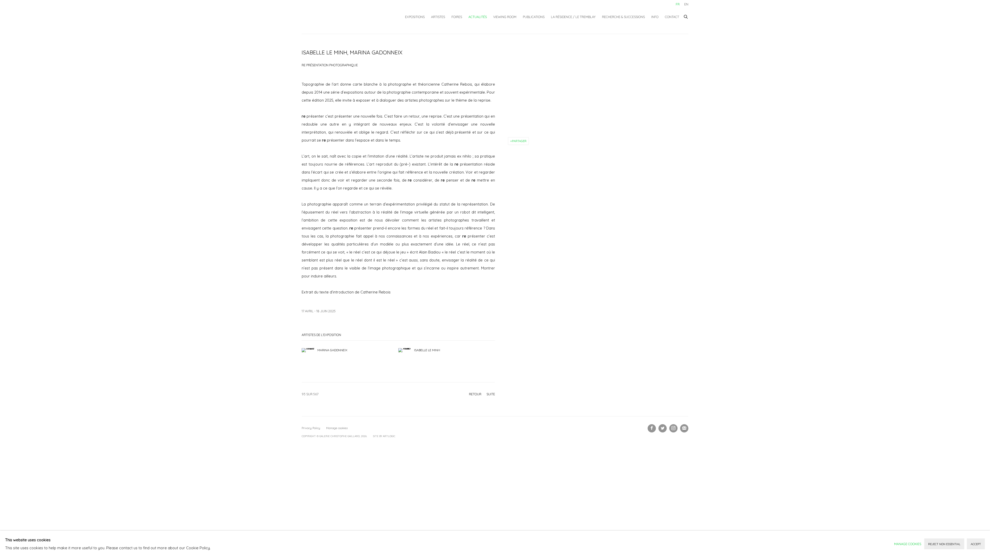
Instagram (673, 428)
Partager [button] (519, 141)
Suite (490, 394)
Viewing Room (504, 17)
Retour (475, 394)
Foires (456, 17)
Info (654, 17)
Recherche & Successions (623, 17)
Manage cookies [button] (337, 428)
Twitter (662, 428)
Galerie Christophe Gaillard (340, 17)
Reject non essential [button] (944, 544)
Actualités (477, 17)
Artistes (438, 17)
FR (678, 4)
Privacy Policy (311, 428)
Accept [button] (976, 544)
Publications (533, 17)
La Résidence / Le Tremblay (573, 17)
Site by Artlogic (384, 436)
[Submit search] (686, 16)
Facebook (652, 428)
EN (686, 4)
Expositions (415, 17)
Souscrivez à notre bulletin (684, 428)
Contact (672, 17)
